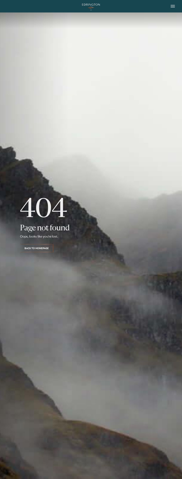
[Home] (91, 6)
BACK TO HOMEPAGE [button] (37, 248)
